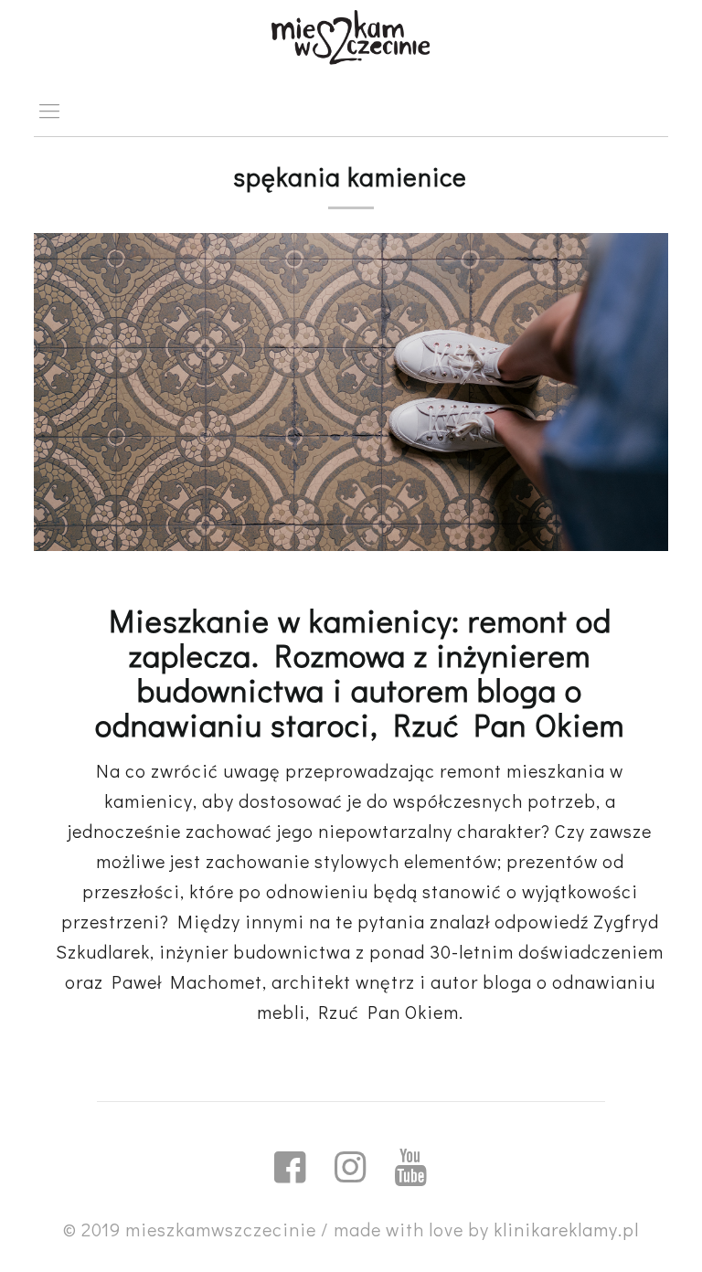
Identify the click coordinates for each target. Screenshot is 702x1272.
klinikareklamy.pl (566, 1229)
